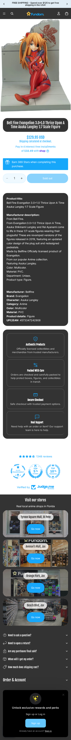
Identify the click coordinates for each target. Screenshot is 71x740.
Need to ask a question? (19, 635)
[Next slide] (67, 4)
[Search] (12, 14)
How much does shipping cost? (23, 667)
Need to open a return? (19, 643)
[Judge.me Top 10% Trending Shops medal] (53, 471)
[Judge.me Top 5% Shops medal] (35, 471)
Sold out (47, 178)
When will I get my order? (20, 659)
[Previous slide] (4, 4)
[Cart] (67, 14)
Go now (35, 528)
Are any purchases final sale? (22, 651)
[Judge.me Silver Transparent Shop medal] (18, 471)
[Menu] (4, 13)
